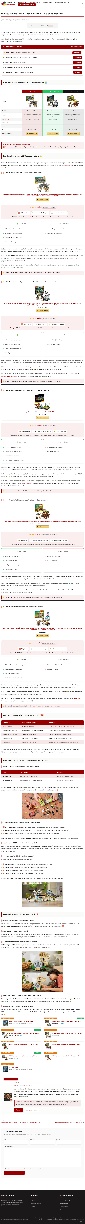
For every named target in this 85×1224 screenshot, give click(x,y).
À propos (18, 1110)
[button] (40, 2)
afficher (51, 25)
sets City (67, 165)
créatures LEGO (78, 698)
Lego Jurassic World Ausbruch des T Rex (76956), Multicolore (42, 412)
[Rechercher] (82, 3)
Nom (5, 1139)
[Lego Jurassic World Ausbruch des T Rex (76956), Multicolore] (42, 402)
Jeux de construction (66, 1210)
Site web (58, 1139)
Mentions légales (36, 1203)
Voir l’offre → (77, 52)
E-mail (32, 1139)
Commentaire (8, 1146)
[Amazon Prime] (62, 1024)
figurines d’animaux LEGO (9, 376)
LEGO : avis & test (65, 1200)
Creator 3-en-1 (74, 258)
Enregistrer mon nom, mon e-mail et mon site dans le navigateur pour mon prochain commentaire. (34, 1169)
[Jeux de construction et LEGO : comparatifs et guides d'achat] (8, 3)
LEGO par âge (64, 1207)
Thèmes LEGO (64, 1203)
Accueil (2, 19)
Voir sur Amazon (33, 133)
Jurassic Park (13, 1067)
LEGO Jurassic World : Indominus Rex (21, 1021)
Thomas (6, 21)
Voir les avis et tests (31, 1110)
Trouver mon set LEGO (26, 4)
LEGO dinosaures (27, 483)
